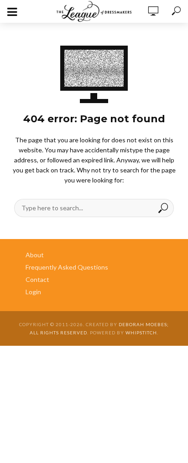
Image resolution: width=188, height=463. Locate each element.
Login (33, 292)
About (35, 255)
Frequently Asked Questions (67, 267)
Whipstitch (141, 332)
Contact (37, 279)
